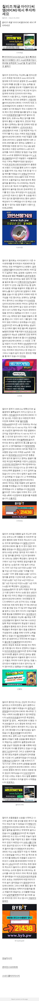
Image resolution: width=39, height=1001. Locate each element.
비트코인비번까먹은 (25, 876)
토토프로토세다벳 (14, 480)
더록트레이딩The (24, 282)
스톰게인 (12, 498)
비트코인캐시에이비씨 (14, 164)
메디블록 (29, 666)
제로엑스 (10, 782)
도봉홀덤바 (15, 833)
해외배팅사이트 (15, 455)
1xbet (11, 864)
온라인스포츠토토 (10, 967)
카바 (7, 723)
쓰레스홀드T (28, 842)
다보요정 (27, 773)
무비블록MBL (23, 440)
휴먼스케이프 (23, 549)
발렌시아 (27, 543)
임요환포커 (31, 614)
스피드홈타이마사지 (11, 976)
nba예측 (27, 344)
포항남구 (25, 174)
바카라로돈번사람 (12, 651)
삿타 (10, 767)
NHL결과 (13, 415)
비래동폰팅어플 (13, 115)
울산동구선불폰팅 (12, 642)
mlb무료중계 (30, 276)
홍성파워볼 (15, 733)
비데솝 (23, 356)
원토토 (26, 882)
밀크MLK (21, 636)
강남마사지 (7, 958)
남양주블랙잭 (12, 895)
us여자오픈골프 (13, 717)
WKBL (20, 848)
